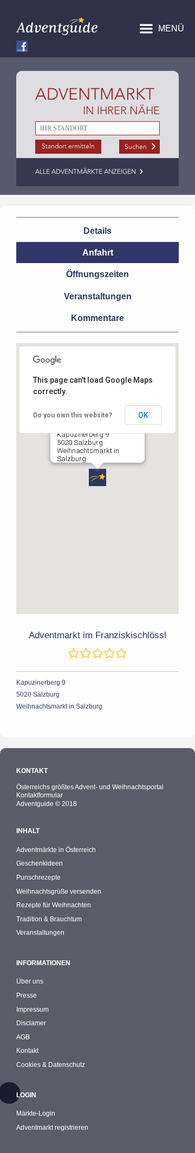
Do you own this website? (72, 415)
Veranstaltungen (98, 296)
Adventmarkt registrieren (52, 1127)
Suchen (136, 146)
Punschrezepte (38, 877)
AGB (23, 1037)
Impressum (32, 1009)
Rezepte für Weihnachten (53, 905)
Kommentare (97, 318)
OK (143, 415)
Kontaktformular (39, 795)
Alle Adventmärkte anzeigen (85, 171)
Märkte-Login (35, 1113)
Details (97, 230)
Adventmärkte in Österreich (56, 850)
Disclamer (31, 1023)
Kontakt (27, 1050)
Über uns (29, 981)
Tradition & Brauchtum (49, 919)
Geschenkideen (39, 863)
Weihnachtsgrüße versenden (58, 891)
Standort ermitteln (68, 146)
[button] (97, 477)
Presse (26, 995)
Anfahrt (97, 252)
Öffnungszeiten (97, 274)
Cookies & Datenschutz (50, 1065)
